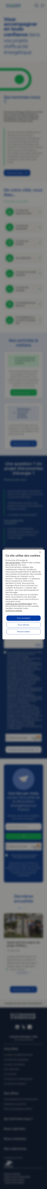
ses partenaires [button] (13, 562)
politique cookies (14, 610)
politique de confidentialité (19, 604)
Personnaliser (23, 631)
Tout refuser (23, 625)
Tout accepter (23, 618)
